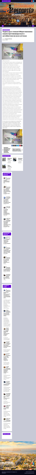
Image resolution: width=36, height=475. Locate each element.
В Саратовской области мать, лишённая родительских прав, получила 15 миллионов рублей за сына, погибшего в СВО (7, 190)
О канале (29, 471)
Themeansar (4, 472)
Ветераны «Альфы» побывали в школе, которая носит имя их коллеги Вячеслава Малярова (7, 344)
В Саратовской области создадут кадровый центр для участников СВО (7, 180)
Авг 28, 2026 (10, 160)
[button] (30, 26)
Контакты (32, 471)
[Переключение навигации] (28, 26)
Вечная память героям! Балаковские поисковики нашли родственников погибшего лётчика (6, 332)
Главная (27, 471)
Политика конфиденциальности (29, 473)
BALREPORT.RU (18, 15)
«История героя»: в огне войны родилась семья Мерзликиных (7, 383)
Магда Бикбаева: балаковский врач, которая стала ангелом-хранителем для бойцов (7, 313)
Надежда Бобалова (8, 38)
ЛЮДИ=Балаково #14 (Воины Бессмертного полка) (7, 407)
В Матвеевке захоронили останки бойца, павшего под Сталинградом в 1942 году (7, 396)
